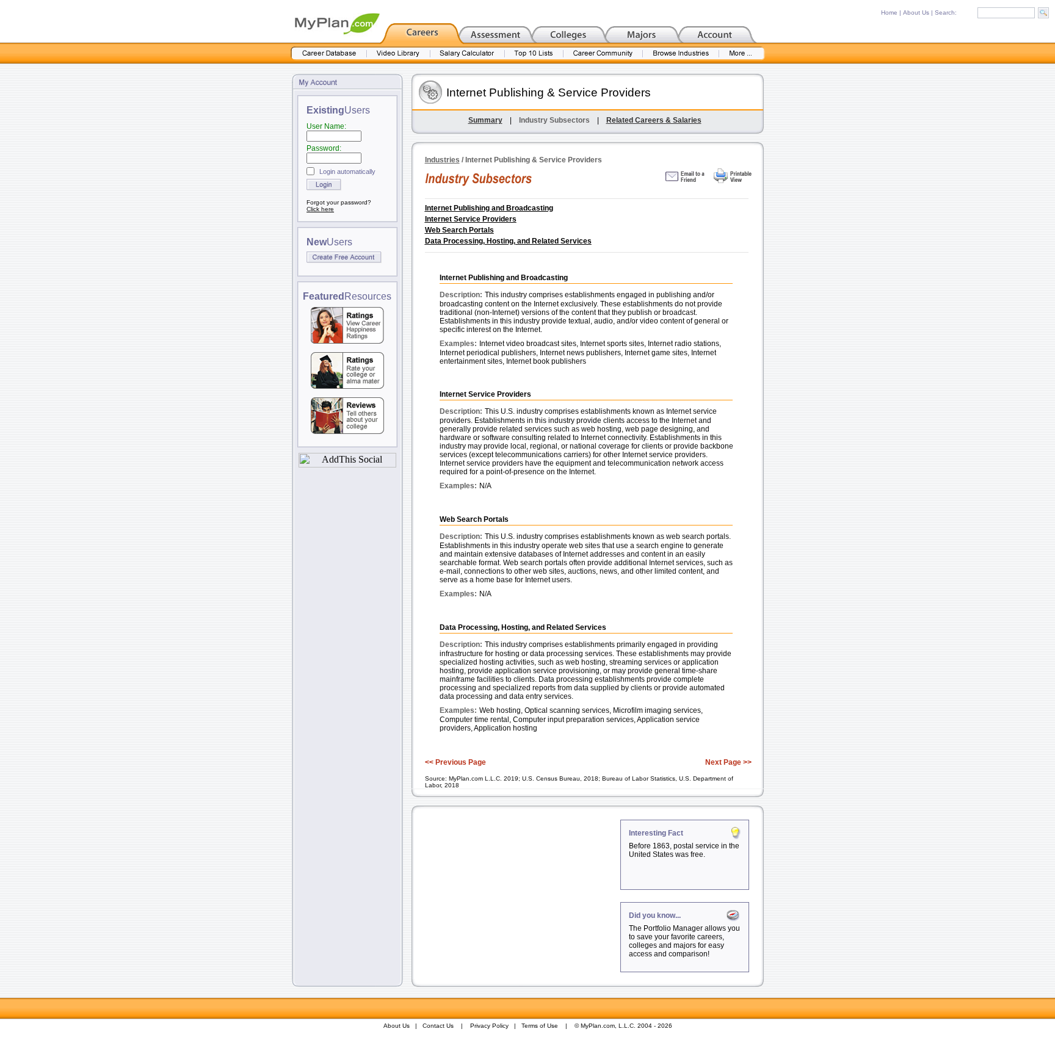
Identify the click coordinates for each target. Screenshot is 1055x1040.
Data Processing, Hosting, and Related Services (508, 241)
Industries (442, 160)
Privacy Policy (489, 1025)
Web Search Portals (459, 230)
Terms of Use (539, 1025)
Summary (485, 120)
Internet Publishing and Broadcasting (489, 208)
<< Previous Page (455, 762)
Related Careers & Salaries (654, 120)
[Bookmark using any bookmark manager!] (347, 464)
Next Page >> (728, 762)
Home (889, 12)
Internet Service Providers (471, 219)
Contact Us (438, 1025)
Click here (320, 209)
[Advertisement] (517, 896)
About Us (916, 12)
